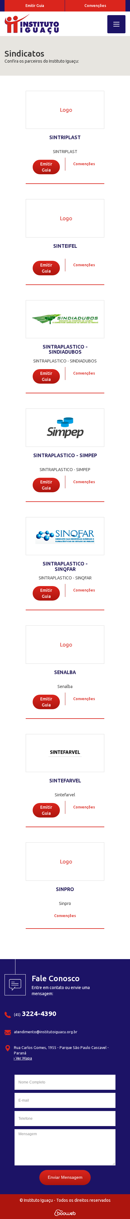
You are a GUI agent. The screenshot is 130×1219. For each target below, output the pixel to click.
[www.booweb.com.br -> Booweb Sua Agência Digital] (65, 1212)
